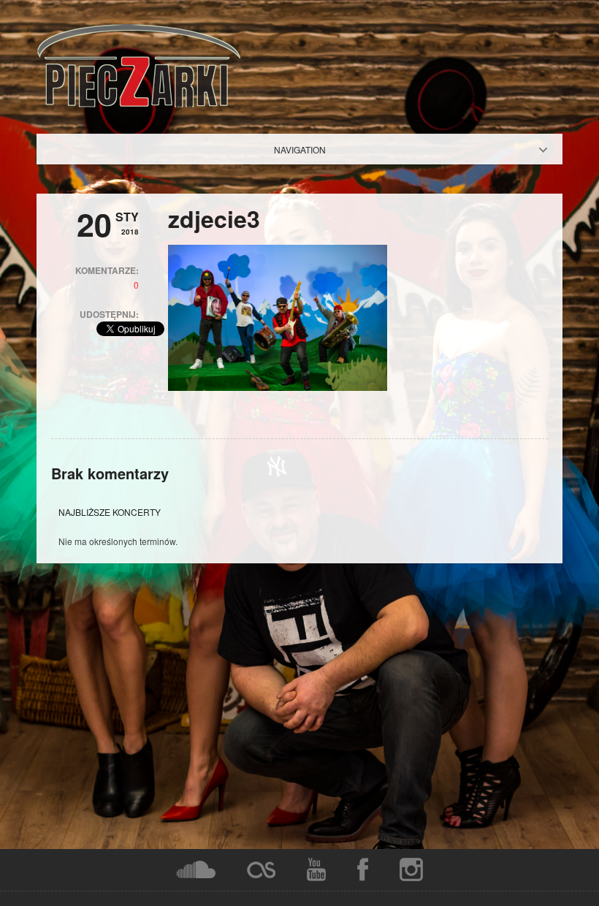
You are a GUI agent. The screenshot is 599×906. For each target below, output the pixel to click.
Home (312, 149)
